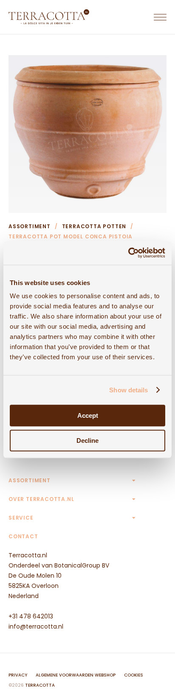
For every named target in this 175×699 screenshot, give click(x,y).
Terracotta (40, 685)
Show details (128, 390)
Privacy (17, 675)
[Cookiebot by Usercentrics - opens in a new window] (128, 252)
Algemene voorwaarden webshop (76, 675)
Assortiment (29, 226)
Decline (87, 440)
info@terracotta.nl (35, 626)
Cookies (133, 675)
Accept (87, 415)
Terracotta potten (94, 226)
